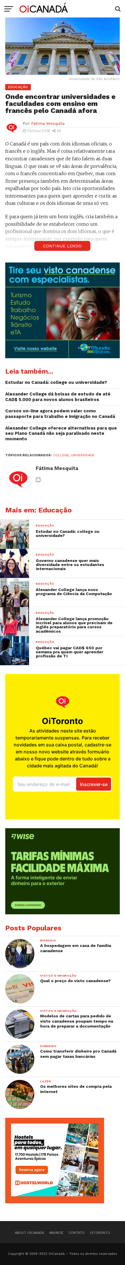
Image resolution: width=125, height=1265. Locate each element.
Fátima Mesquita (48, 123)
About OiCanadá (29, 1233)
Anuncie (56, 1233)
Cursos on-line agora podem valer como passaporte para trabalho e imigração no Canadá (60, 413)
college (61, 455)
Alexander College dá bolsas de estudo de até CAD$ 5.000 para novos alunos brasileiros (57, 396)
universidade (82, 455)
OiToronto (100, 1233)
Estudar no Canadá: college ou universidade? (56, 382)
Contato (77, 1233)
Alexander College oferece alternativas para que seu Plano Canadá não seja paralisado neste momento (61, 433)
